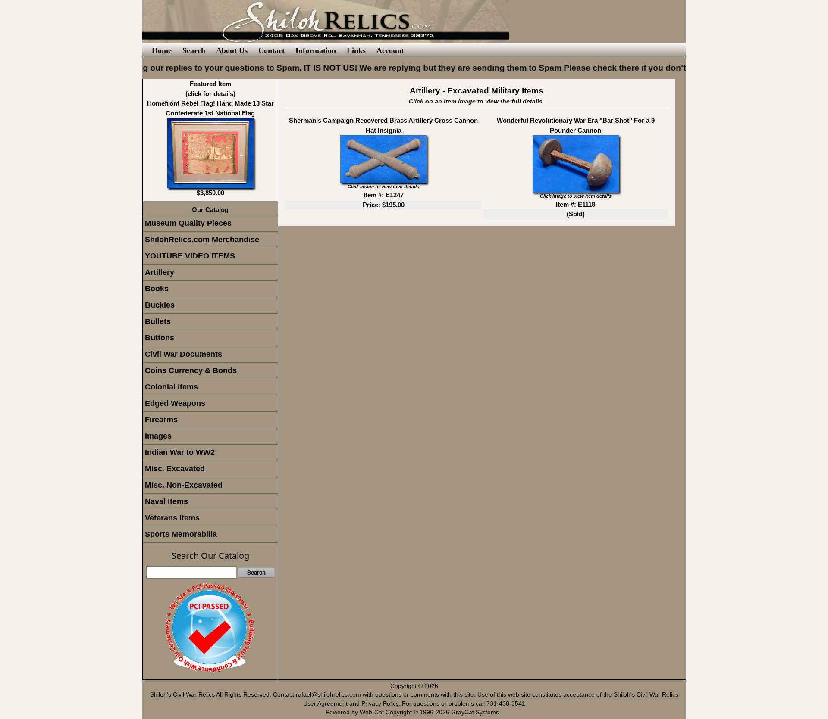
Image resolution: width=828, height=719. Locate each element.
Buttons (159, 337)
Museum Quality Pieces (188, 223)
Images (158, 436)
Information (315, 50)
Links (356, 50)
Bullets (158, 321)
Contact (271, 50)
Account (390, 50)
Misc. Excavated (175, 468)
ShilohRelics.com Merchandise (202, 239)
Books (157, 288)
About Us (232, 50)
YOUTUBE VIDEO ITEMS (190, 256)
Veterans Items (172, 518)
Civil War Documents (183, 354)
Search (193, 50)
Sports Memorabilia (181, 534)
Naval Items (166, 501)
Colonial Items (171, 387)
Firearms (161, 419)
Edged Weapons (175, 403)
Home (162, 50)
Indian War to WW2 (180, 452)
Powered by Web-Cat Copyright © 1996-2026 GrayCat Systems (414, 712)
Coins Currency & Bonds (191, 370)
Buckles (160, 305)
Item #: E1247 (384, 195)
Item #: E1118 (575, 204)
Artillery (159, 272)
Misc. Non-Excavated (184, 485)
